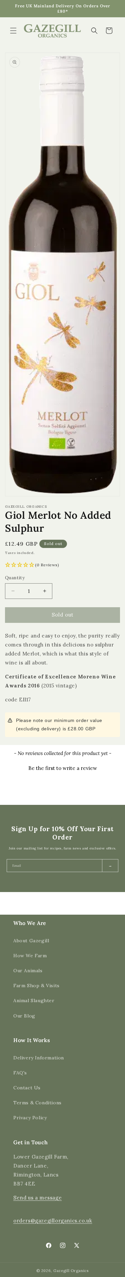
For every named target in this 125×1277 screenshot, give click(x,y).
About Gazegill (31, 941)
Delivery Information (38, 1058)
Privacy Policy (30, 1118)
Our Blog (24, 1016)
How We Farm (30, 956)
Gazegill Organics (71, 1270)
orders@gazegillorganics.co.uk (52, 1220)
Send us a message (37, 1197)
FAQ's (20, 1073)
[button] (13, 30)
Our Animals (28, 971)
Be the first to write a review (62, 768)
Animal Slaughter (34, 1000)
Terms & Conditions (37, 1103)
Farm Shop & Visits (36, 986)
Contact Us (27, 1088)
